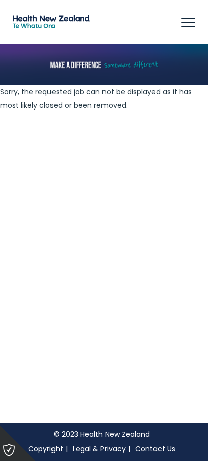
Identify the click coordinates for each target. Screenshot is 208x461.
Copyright (45, 449)
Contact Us (155, 449)
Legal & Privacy (99, 449)
